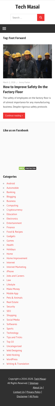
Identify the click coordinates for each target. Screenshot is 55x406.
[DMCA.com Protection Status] (27, 169)
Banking (11, 192)
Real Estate (12, 302)
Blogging (11, 196)
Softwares (12, 324)
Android (11, 183)
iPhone (10, 271)
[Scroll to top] (50, 401)
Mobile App (12, 293)
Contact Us (19, 391)
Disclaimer (22, 396)
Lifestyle (11, 284)
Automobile (13, 187)
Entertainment (14, 223)
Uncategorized (14, 346)
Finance (11, 227)
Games (10, 240)
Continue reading (13, 115)
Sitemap (34, 383)
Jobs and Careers (15, 275)
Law (9, 280)
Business (11, 200)
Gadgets (11, 236)
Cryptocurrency (14, 209)
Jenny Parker (24, 82)
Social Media (13, 319)
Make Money (13, 288)
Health (10, 244)
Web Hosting (13, 354)
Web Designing (14, 350)
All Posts (33, 396)
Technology (12, 332)
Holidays (11, 249)
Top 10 (10, 341)
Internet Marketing (16, 266)
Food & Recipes (15, 231)
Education (12, 214)
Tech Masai (27, 6)
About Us (37, 387)
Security (11, 306)
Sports (10, 328)
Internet (11, 262)
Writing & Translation (18, 363)
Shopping (11, 315)
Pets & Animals (14, 297)
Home (10, 253)
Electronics (12, 218)
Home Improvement (17, 258)
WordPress (12, 359)
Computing (12, 205)
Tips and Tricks (14, 337)
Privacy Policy (34, 391)
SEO (9, 310)
